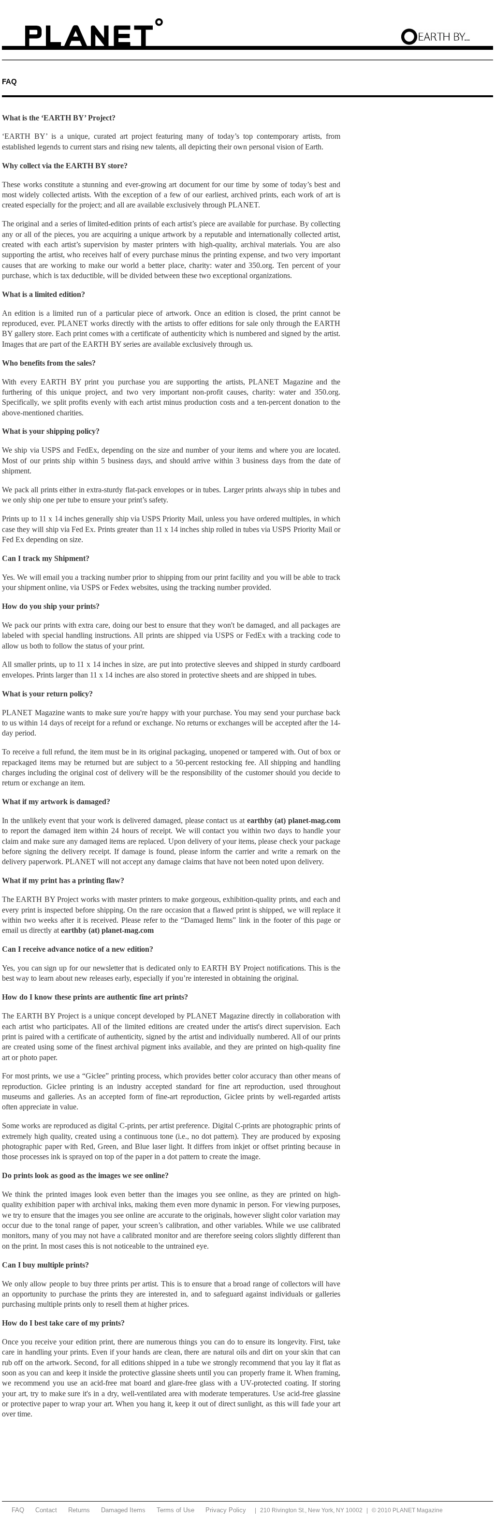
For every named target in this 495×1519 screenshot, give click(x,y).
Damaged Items (123, 1510)
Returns (79, 1510)
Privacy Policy (225, 1510)
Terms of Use (175, 1510)
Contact (46, 1510)
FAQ (18, 1510)
